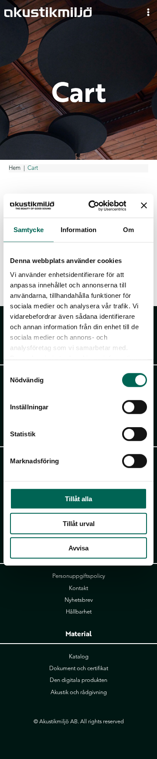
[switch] (134, 407)
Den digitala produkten (78, 680)
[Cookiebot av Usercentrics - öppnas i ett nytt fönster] (93, 205)
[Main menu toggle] (148, 11)
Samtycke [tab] (29, 229)
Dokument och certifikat (78, 668)
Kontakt (78, 588)
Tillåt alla (78, 499)
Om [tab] (128, 229)
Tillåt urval (79, 523)
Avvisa (78, 548)
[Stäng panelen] (144, 205)
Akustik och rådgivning (79, 692)
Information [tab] (78, 229)
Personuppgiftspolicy (78, 576)
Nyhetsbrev (79, 600)
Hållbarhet (79, 611)
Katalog (79, 656)
